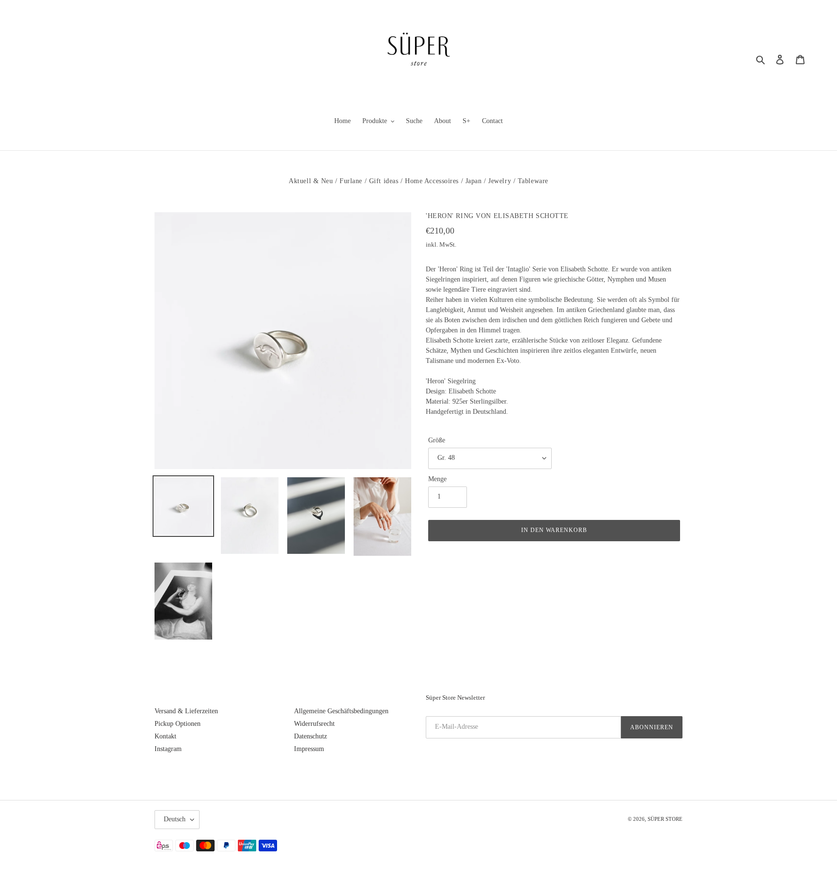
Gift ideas (384, 181)
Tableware (533, 181)
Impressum (309, 749)
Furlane (351, 181)
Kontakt (165, 736)
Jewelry (499, 181)
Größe (436, 440)
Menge (437, 479)
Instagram (168, 749)
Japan (473, 181)
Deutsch (175, 819)
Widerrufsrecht (314, 723)
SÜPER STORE (665, 819)
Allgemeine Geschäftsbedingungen (341, 711)
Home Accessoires (432, 181)
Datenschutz (310, 736)
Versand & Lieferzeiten (186, 711)
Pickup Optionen (178, 723)
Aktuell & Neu (311, 181)
